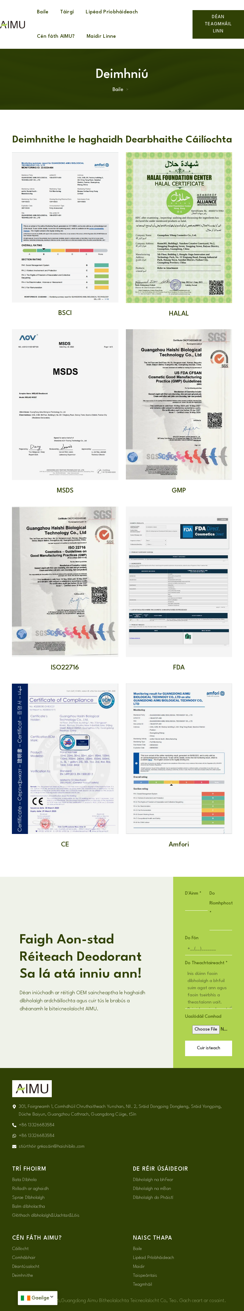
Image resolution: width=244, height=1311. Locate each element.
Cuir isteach (208, 1048)
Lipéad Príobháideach (112, 12)
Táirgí (67, 12)
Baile (43, 12)
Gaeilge (40, 1298)
